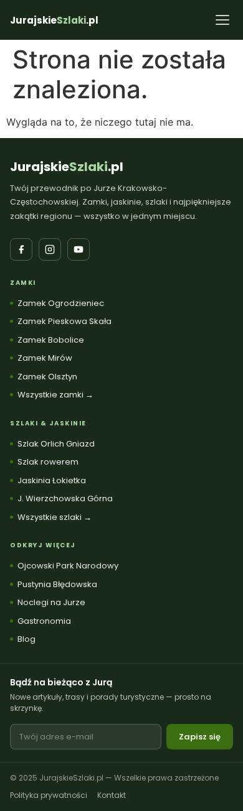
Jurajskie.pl (66, 166)
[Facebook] (21, 249)
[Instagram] (50, 249)
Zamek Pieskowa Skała (64, 321)
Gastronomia (44, 621)
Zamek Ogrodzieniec (60, 303)
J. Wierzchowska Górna (65, 498)
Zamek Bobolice (50, 340)
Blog (26, 639)
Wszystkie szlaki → (54, 517)
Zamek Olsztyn (47, 376)
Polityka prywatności (48, 795)
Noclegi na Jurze (51, 602)
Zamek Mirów (44, 358)
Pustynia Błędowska (57, 584)
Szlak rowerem (48, 462)
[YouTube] (78, 249)
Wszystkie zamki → (55, 395)
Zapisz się (200, 737)
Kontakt (111, 795)
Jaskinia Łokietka (51, 480)
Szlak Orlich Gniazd (56, 444)
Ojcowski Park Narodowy (67, 566)
